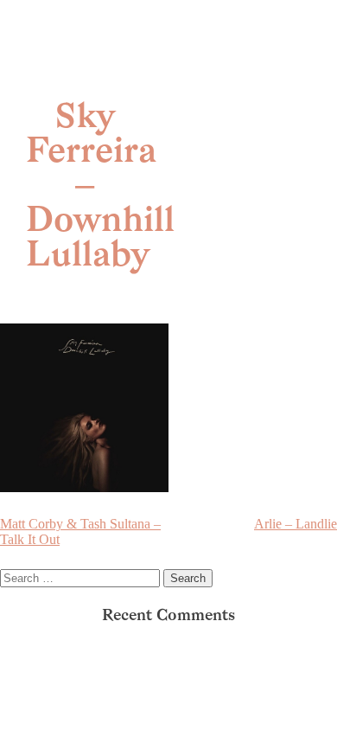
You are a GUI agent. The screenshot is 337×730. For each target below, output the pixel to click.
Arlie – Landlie (295, 523)
